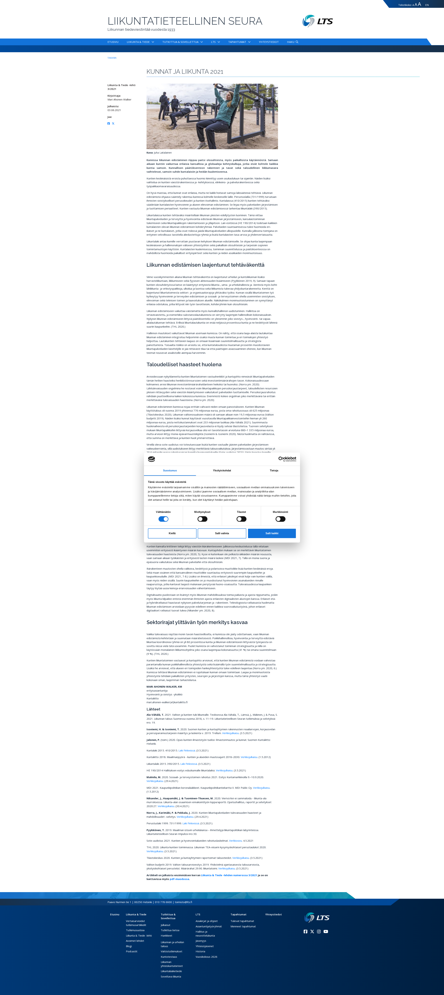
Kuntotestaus (169, 956)
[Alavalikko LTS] (218, 42)
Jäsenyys (201, 940)
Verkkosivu (235, 840)
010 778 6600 (163, 902)
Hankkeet (166, 935)
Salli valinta (222, 533)
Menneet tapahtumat (243, 926)
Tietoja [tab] (274, 470)
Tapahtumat (237, 42)
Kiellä (172, 533)
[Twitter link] (312, 931)
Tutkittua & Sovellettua (180, 42)
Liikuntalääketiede (171, 971)
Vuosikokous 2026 (206, 956)
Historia (200, 951)
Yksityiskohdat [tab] (222, 470)
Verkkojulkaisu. (155, 781)
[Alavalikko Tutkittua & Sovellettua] (201, 42)
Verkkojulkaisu (230, 733)
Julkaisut (165, 925)
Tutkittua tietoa (170, 930)
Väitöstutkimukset (171, 951)
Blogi (129, 946)
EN (427, 5)
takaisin (112, 57)
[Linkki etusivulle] (317, 917)
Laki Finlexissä (186, 750)
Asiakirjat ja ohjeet (207, 921)
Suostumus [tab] (170, 470)
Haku (290, 42)
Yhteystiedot (269, 42)
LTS (213, 42)
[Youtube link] (326, 931)
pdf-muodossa (179, 879)
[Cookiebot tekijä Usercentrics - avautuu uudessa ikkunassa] (281, 459)
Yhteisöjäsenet (205, 946)
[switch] (202, 519)
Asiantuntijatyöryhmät (209, 926)
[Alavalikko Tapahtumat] (248, 42)
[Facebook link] (305, 931)
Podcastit (131, 951)
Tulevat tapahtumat (242, 921)
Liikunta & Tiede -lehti (139, 935)
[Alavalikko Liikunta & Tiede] (152, 42)
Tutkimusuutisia (135, 930)
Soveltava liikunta (171, 976)
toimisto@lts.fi (183, 902)
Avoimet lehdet (135, 940)
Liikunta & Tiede (138, 42)
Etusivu (113, 42)
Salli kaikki (272, 533)
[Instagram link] (319, 931)
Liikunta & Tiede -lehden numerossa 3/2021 (229, 875)
